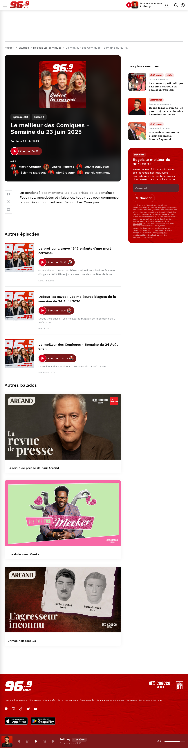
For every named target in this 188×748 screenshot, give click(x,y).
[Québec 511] (179, 689)
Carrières (132, 700)
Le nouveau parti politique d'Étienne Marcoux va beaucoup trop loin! (166, 86)
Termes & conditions (16, 700)
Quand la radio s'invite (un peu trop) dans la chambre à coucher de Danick (166, 111)
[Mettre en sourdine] (159, 741)
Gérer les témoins (67, 700)
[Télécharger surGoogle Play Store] (43, 721)
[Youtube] (35, 708)
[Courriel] (8, 210)
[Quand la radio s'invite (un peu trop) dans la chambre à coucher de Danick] (137, 106)
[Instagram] (13, 708)
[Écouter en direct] (129, 5)
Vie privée (35, 700)
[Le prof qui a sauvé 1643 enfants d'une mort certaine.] (19, 257)
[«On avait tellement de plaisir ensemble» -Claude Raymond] (137, 131)
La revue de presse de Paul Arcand (33, 468)
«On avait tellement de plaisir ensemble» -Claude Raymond (164, 135)
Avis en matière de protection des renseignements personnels (153, 221)
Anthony (145, 6)
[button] (18, 741)
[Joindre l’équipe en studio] (166, 5)
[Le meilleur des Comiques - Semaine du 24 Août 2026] (19, 353)
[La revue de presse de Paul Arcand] (63, 427)
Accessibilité (87, 700)
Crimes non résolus (22, 641)
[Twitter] (8, 202)
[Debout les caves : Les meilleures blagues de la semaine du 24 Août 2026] (19, 305)
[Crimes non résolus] (63, 599)
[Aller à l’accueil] (19, 7)
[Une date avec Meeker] (63, 513)
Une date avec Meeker (24, 554)
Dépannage (49, 700)
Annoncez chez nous (150, 700)
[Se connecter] (182, 5)
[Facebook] (8, 194)
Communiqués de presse (110, 700)
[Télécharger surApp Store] (16, 721)
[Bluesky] (28, 708)
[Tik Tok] (20, 708)
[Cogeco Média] (159, 687)
